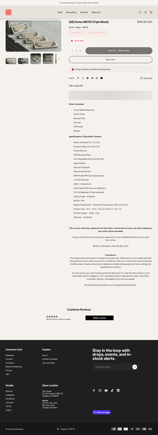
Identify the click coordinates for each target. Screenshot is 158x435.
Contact (9, 359)
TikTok (8, 406)
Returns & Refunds (14, 366)
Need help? (148, 78)
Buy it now (110, 59)
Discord (9, 391)
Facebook (10, 398)
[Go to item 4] (48, 59)
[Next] (55, 40)
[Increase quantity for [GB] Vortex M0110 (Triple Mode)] (81, 50)
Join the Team (48, 363)
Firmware (10, 363)
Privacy (9, 370)
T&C (7, 374)
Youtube (9, 402)
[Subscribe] (134, 367)
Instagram (10, 395)
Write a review (99, 318)
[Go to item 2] (23, 61)
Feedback (10, 355)
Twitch (8, 410)
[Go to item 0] (11, 61)
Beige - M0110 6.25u (97, 33)
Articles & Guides (49, 359)
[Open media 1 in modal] (33, 36)
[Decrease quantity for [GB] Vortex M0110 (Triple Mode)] (71, 50)
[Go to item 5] (60, 59)
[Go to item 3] (35, 59)
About (45, 355)
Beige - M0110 (76, 33)
